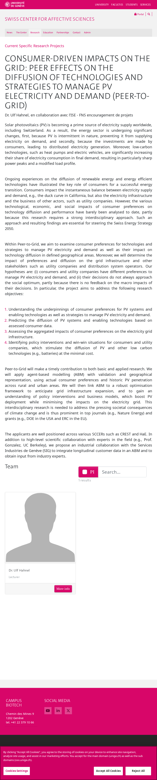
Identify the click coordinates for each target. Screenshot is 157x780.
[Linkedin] (58, 710)
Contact (76, 32)
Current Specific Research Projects (34, 45)
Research (34, 32)
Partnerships (63, 32)
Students (132, 4)
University (102, 4)
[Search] (149, 14)
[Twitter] (68, 710)
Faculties (117, 4)
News (9, 32)
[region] (78, 763)
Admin (87, 32)
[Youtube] (48, 710)
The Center (21, 32)
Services (145, 4)
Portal (140, 14)
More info (63, 588)
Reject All (138, 771)
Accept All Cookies (108, 771)
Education (48, 32)
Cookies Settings (17, 771)
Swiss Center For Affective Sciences (49, 19)
